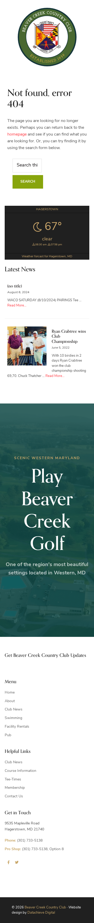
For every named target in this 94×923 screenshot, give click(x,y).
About (10, 701)
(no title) (14, 286)
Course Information (20, 771)
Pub (8, 735)
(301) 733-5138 (24, 841)
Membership (15, 788)
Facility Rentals (17, 727)
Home (10, 693)
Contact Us (14, 796)
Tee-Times (13, 779)
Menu (50, 75)
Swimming (13, 718)
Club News (13, 710)
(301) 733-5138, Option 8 (34, 849)
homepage (17, 134)
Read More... (16, 305)
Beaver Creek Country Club (45, 907)
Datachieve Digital (41, 912)
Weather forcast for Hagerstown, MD (47, 256)
